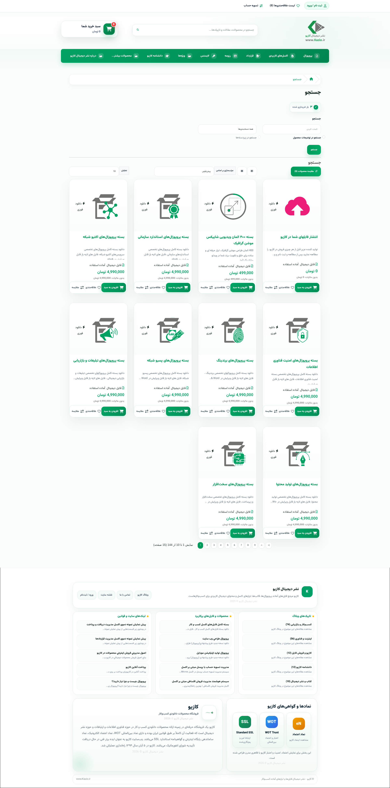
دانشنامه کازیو (155, 56)
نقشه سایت (106, 595)
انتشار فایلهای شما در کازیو (299, 237)
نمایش (124, 170)
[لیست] (252, 171)
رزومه (228, 56)
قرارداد (250, 56)
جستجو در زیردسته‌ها (246, 138)
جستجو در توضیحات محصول (307, 138)
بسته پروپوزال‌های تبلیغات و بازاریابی (98, 360)
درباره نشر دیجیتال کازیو (83, 56)
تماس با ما (125, 595)
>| (269, 545)
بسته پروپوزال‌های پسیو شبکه (168, 360)
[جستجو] (137, 30)
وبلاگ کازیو (143, 595)
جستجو (297, 79)
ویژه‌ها (181, 56)
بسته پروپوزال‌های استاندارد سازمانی (163, 237)
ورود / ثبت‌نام (86, 595)
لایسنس (204, 56)
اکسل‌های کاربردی (278, 56)
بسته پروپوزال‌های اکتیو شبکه (103, 237)
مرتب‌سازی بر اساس (224, 170)
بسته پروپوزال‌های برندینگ (235, 360)
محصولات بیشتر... (122, 56)
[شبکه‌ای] (242, 171)
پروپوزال (307, 56)
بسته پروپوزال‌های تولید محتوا (297, 484)
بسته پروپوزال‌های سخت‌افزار (233, 484)
